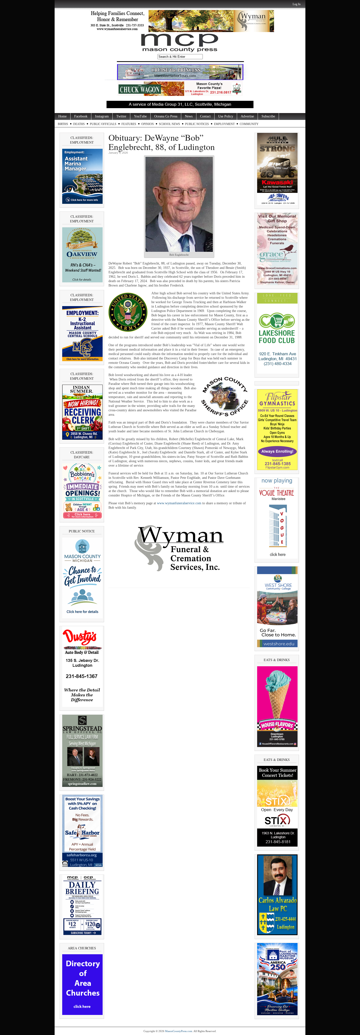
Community (249, 124)
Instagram (102, 116)
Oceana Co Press (165, 116)
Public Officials (103, 124)
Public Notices (197, 124)
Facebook (80, 116)
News (188, 116)
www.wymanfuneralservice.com (179, 503)
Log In (296, 4)
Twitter (121, 116)
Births (63, 124)
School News (169, 124)
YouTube (140, 116)
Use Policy (225, 116)
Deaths (79, 124)
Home (62, 116)
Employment (224, 124)
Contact (205, 116)
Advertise (247, 116)
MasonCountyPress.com (178, 1031)
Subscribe (268, 116)
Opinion (147, 124)
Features (128, 124)
